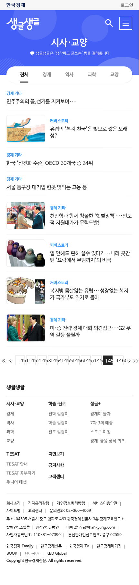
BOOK (11, 553)
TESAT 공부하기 (20, 473)
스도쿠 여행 (100, 431)
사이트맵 (13, 511)
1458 (98, 361)
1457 (87, 361)
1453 (43, 361)
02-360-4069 (78, 511)
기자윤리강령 (38, 503)
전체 (24, 74)
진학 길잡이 (58, 413)
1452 (32, 361)
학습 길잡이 (58, 422)
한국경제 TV (79, 546)
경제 (47, 74)
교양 (114, 74)
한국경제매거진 (109, 546)
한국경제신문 (51, 546)
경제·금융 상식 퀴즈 (107, 440)
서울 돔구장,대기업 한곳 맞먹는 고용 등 (46, 187)
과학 (92, 74)
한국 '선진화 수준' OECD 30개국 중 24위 (49, 163)
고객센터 (35, 511)
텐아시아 (32, 553)
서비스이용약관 (105, 503)
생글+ (95, 403)
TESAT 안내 (17, 464)
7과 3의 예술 (101, 422)
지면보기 (56, 454)
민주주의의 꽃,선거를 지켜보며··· (41, 102)
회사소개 (13, 503)
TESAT (13, 454)
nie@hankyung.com (97, 527)
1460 (120, 361)
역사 (69, 74)
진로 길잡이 (58, 431)
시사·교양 (69, 43)
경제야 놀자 (100, 413)
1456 (76, 361)
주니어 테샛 (16, 482)
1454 (54, 361)
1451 (21, 361)
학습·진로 (57, 403)
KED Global (56, 553)
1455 (65, 361)
